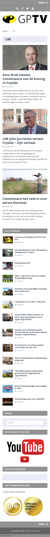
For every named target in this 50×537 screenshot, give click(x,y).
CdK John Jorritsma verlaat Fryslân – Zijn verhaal (23, 141)
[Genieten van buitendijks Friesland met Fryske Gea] (8, 294)
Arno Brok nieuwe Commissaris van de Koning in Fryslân (24, 79)
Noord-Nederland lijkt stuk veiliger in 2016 (31, 387)
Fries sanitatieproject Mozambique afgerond (31, 359)
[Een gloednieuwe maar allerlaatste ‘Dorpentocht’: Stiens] (8, 255)
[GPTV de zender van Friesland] (25, 19)
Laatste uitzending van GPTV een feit (30, 238)
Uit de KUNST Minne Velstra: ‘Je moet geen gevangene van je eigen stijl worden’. (29, 317)
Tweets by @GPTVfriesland (14, 492)
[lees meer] (24, 102)
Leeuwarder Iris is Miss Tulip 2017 (30, 302)
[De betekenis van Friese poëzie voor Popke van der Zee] (8, 350)
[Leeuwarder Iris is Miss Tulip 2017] (8, 307)
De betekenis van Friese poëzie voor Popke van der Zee (29, 346)
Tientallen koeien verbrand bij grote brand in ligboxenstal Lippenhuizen (29, 373)
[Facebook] (22, 8)
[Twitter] (27, 8)
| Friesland (35, 531)
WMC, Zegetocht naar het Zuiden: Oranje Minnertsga (30, 277)
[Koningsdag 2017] (8, 268)
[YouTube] (32, 8)
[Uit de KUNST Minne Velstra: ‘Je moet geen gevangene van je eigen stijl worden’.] (8, 320)
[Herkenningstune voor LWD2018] (8, 404)
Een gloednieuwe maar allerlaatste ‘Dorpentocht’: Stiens (31, 251)
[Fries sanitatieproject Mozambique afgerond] (8, 363)
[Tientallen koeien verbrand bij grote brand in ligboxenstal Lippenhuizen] (8, 376)
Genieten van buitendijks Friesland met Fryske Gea (31, 290)
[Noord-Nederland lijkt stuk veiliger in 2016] (8, 391)
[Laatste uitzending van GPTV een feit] (8, 242)
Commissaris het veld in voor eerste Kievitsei (25, 201)
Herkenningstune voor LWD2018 (29, 399)
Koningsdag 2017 (22, 263)
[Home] (17, 8)
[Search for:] (25, 423)
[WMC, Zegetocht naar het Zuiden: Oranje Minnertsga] (8, 281)
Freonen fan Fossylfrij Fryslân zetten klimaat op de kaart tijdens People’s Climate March (31, 332)
